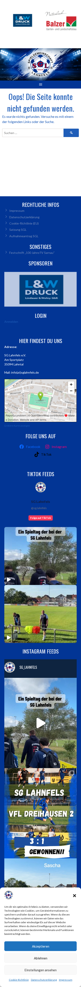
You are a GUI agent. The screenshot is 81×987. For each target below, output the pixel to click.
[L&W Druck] (40, 289)
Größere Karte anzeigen (17, 425)
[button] (74, 895)
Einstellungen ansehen (40, 970)
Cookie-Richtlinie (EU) (24, 223)
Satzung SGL (18, 229)
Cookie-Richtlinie (19, 979)
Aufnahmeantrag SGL (23, 236)
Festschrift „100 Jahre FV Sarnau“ (32, 252)
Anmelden (11, 321)
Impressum (65, 979)
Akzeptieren (40, 946)
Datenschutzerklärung (44, 979)
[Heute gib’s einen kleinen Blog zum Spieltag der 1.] (40, 723)
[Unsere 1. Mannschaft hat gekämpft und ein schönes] (40, 813)
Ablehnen (40, 958)
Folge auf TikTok (40, 517)
